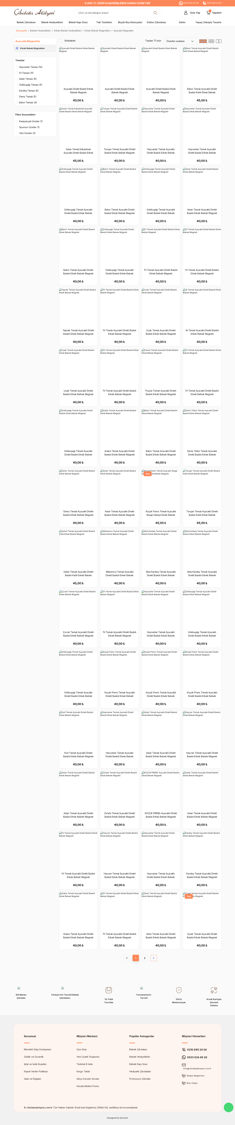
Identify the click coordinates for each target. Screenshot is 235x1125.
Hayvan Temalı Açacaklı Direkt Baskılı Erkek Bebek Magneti (202, 754)
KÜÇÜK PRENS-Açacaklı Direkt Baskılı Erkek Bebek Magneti (161, 815)
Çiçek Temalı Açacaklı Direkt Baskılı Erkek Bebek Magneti (202, 936)
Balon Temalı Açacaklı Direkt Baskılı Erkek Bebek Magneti (120, 211)
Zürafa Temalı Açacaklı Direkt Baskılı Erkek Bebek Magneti (119, 815)
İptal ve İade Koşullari (35, 1064)
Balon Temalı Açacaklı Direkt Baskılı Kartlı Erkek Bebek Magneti (202, 91)
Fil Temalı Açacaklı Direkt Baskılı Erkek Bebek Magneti (160, 272)
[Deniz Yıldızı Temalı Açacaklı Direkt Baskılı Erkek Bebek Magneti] (202, 428)
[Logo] (35, 12)
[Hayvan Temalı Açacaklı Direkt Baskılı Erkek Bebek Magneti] (202, 730)
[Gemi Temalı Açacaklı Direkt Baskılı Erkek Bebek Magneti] (161, 911)
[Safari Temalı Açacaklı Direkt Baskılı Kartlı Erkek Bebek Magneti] (78, 549)
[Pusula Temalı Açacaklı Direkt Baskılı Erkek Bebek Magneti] (161, 368)
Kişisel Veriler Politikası (36, 1071)
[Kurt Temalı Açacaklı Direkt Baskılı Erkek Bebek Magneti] (78, 730)
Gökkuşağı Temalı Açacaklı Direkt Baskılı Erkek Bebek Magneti (78, 211)
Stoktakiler (70, 40)
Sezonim (124, 1118)
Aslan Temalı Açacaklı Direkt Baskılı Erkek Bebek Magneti (202, 211)
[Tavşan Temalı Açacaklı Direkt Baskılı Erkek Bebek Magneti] (119, 126)
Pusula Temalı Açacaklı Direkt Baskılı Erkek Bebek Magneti (160, 392)
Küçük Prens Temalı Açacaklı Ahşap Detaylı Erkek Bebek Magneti (161, 513)
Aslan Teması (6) (28, 78)
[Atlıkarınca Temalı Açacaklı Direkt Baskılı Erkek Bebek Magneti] (119, 549)
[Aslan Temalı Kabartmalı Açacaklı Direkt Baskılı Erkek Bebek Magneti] (78, 126)
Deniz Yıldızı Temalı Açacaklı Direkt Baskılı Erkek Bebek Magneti (202, 453)
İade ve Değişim (32, 1078)
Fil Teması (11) (26, 73)
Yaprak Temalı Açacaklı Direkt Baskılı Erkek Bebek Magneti (78, 332)
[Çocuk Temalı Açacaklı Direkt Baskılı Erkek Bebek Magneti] (78, 609)
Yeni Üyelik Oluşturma (88, 1056)
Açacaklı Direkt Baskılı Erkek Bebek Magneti (78, 91)
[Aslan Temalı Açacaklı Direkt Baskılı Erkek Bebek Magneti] (202, 187)
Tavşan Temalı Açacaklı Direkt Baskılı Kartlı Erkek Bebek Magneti (202, 513)
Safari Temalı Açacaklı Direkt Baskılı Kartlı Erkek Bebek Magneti (78, 573)
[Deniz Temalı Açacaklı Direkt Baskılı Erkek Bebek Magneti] (78, 488)
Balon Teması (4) (28, 102)
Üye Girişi (81, 1049)
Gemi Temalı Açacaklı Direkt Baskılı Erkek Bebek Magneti (161, 936)
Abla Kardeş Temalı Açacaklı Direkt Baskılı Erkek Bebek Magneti (161, 573)
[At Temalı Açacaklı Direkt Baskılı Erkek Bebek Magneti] (202, 307)
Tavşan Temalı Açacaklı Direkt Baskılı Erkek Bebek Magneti (119, 151)
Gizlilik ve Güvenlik (34, 1056)
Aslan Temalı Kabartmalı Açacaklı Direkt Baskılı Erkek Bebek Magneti (78, 151)
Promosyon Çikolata (139, 1078)
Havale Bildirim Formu (88, 1086)
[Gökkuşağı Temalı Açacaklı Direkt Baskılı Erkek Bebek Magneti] (78, 187)
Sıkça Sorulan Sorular (88, 1078)
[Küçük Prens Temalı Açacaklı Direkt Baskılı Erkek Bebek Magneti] (119, 670)
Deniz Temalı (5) (27, 96)
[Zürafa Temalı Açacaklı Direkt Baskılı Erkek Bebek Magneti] (119, 790)
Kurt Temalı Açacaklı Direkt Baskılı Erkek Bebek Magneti (78, 754)
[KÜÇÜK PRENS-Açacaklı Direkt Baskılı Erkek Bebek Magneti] (161, 790)
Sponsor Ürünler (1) (29, 127)
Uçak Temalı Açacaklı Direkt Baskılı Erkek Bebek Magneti (161, 332)
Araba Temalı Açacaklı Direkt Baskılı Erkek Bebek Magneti (120, 453)
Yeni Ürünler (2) (27, 133)
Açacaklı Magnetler (124, 30)
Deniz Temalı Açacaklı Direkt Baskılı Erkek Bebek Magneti (78, 513)
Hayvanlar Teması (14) (31, 67)
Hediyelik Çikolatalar (140, 1071)
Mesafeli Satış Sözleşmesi (37, 1049)
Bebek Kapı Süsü (138, 1064)
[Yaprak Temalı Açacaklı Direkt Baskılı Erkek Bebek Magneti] (78, 307)
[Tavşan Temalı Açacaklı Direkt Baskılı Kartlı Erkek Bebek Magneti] (202, 488)
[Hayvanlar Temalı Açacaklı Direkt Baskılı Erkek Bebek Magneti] (161, 126)
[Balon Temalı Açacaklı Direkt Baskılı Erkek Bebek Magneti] (119, 187)
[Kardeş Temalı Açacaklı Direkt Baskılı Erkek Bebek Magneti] (202, 851)
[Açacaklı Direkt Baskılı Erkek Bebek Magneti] (78, 66)
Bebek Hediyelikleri (139, 1056)
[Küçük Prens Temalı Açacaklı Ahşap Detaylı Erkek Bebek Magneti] (161, 488)
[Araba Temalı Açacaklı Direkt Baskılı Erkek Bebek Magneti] (119, 428)
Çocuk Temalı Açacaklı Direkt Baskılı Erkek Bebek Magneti (78, 634)
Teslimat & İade (85, 1064)
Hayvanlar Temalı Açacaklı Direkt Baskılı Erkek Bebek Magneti (161, 151)
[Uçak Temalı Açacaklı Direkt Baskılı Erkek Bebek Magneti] (161, 307)
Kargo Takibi (83, 1071)
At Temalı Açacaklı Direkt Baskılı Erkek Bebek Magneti (202, 332)
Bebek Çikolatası (138, 1049)
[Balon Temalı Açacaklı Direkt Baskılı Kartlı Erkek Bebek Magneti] (202, 66)
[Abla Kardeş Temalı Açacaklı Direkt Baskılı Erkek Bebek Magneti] (161, 549)
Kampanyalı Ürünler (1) (31, 121)
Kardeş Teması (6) (29, 90)
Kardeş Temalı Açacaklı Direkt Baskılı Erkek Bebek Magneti (202, 875)
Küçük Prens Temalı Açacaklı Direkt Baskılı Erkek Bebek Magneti (120, 694)
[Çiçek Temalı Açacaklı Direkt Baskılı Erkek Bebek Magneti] (202, 911)
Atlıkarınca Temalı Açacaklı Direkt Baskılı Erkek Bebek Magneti (119, 573)
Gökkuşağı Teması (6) (30, 84)
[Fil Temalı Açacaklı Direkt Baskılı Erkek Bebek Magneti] (161, 247)
